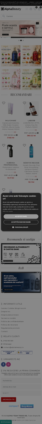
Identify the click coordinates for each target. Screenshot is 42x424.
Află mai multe (8, 211)
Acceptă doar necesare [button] (21, 222)
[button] (21, 227)
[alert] (21, 212)
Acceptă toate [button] (21, 216)
